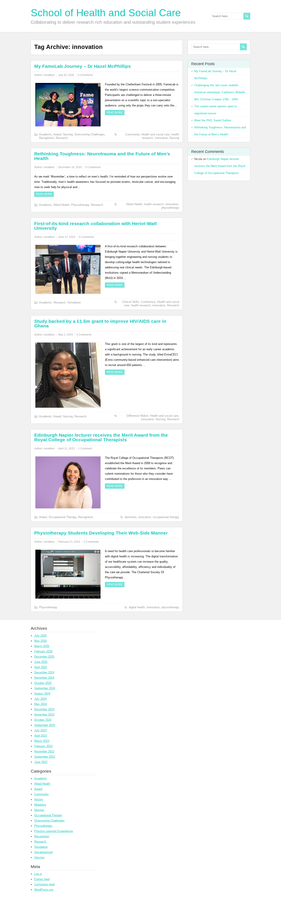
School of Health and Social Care (106, 12)
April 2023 (40, 735)
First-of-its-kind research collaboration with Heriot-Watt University (95, 226)
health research (154, 204)
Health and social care (155, 134)
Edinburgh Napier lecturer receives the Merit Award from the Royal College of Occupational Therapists (101, 437)
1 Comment (85, 448)
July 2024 (40, 698)
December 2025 (44, 656)
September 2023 (44, 725)
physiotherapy (170, 207)
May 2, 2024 (65, 334)
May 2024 (40, 704)
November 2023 (44, 714)
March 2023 (41, 741)
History (38, 799)
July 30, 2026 (66, 75)
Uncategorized (43, 852)
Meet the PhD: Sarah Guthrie (212, 120)
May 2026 (40, 640)
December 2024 (44, 672)
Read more (115, 112)
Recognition (46, 138)
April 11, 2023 (66, 448)
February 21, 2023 (69, 541)
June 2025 (40, 662)
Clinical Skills (130, 301)
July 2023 (40, 730)
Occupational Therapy (62, 517)
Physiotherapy (80, 204)
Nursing (68, 134)
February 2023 (43, 746)
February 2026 (43, 651)
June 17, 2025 (66, 237)
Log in (38, 874)
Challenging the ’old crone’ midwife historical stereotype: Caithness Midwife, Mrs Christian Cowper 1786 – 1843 (220, 92)
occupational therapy (166, 517)
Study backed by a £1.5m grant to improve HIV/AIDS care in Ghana (100, 323)
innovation (161, 138)
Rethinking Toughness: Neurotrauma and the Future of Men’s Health (102, 156)
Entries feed (42, 879)
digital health (137, 607)
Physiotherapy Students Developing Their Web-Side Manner (101, 532)
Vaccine (39, 857)
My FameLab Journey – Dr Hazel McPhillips (82, 66)
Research (62, 138)
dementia (130, 517)
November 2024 (44, 677)
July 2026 (40, 635)
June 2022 (40, 762)
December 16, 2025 (70, 167)
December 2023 (44, 709)
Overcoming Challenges (89, 134)
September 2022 (44, 756)
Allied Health (61, 204)
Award (57, 134)
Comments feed (44, 884)
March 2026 (41, 646)
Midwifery (40, 804)
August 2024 (42, 693)
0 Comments (85, 75)
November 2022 (44, 751)
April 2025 (40, 667)
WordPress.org (43, 889)
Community (132, 134)
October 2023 (42, 719)
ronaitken (49, 75)
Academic (45, 134)
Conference (148, 301)
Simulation (74, 302)
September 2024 (44, 688)
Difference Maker (137, 415)
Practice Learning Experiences (53, 831)
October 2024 (42, 683)
